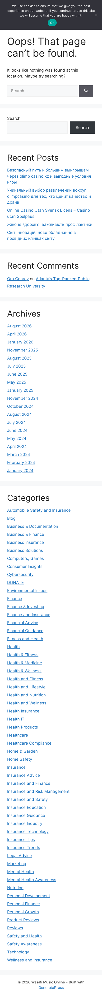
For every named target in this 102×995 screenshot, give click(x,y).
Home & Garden (22, 751)
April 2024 (17, 446)
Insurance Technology (28, 831)
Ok (52, 23)
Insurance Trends (23, 847)
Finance (14, 598)
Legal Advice (19, 855)
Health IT (15, 719)
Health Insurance (23, 711)
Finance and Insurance (28, 614)
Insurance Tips (21, 839)
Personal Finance (23, 903)
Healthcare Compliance (29, 743)
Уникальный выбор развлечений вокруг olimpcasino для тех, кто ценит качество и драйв (49, 196)
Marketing (16, 863)
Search (13, 118)
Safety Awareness (24, 944)
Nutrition (15, 887)
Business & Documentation (32, 526)
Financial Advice (22, 622)
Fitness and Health (25, 638)
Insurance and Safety (27, 799)
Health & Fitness (22, 654)
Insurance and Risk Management (38, 791)
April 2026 (17, 334)
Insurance (16, 767)
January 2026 (20, 342)
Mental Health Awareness (31, 879)
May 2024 (16, 438)
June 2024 (17, 430)
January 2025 (20, 390)
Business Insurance (25, 542)
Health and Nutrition (26, 695)
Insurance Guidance (26, 815)
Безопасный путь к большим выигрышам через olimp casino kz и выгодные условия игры (49, 176)
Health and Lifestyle (26, 687)
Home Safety (19, 759)
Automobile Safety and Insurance (39, 510)
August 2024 (19, 414)
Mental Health (20, 871)
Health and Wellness (26, 703)
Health (13, 646)
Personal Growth (23, 911)
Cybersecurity (20, 574)
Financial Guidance (25, 630)
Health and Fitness (25, 679)
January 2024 (20, 470)
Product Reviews (23, 920)
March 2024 (18, 454)
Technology (18, 952)
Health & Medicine (24, 662)
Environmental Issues (27, 590)
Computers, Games (25, 558)
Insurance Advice (23, 775)
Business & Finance (25, 534)
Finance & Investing (25, 606)
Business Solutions (25, 550)
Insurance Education (26, 807)
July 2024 (16, 422)
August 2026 (19, 326)
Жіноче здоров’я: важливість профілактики (49, 224)
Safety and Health (24, 936)
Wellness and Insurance (29, 960)
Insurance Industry (24, 823)
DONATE (15, 582)
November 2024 (22, 398)
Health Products (22, 727)
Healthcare (17, 735)
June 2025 (17, 374)
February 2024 (21, 462)
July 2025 (16, 366)
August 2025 (19, 358)
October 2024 (20, 406)
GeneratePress (51, 987)
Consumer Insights (24, 566)
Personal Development (28, 895)
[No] (96, 15)
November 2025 (22, 350)
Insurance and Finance (28, 783)
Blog (11, 518)
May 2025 (16, 382)
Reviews (15, 928)
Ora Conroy (18, 278)
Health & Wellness (24, 671)
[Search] (86, 91)
